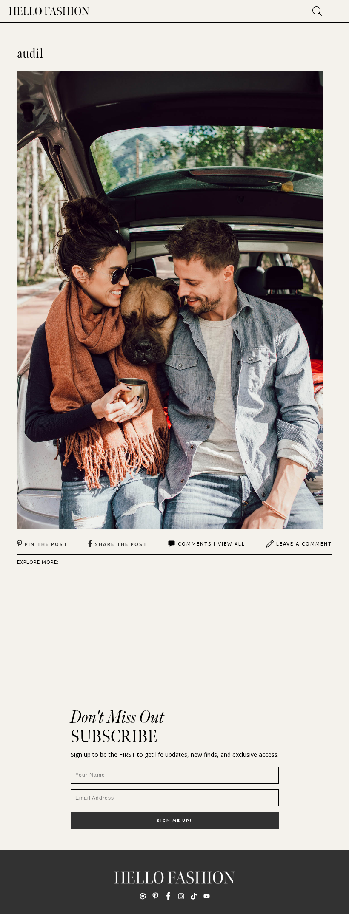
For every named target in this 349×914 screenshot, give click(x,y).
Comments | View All (211, 543)
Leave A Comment (304, 543)
